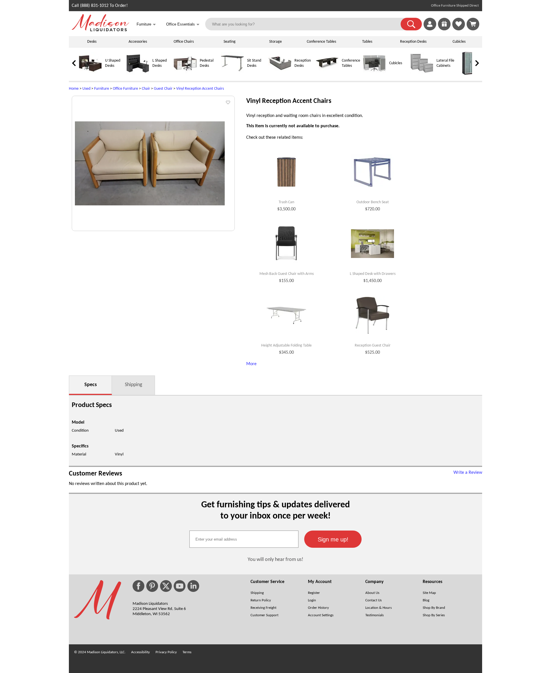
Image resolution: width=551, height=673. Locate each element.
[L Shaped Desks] (137, 74)
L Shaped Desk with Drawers (372, 274)
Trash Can (286, 202)
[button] (411, 24)
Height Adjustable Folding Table (286, 345)
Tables (367, 42)
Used (86, 89)
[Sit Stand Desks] (232, 74)
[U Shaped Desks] (90, 74)
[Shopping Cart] (473, 24)
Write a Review (467, 472)
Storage (275, 42)
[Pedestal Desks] (185, 74)
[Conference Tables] (327, 74)
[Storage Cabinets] (469, 74)
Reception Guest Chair (373, 345)
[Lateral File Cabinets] (421, 74)
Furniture (101, 89)
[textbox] (243, 539)
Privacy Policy (166, 652)
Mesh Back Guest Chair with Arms (286, 274)
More (251, 364)
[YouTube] (180, 586)
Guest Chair (163, 89)
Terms (187, 652)
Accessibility (140, 652)
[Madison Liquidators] (100, 30)
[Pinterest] (152, 586)
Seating (230, 42)
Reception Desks (413, 42)
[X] (166, 586)
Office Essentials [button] (182, 24)
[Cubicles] (374, 74)
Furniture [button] (146, 24)
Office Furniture (125, 89)
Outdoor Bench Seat (372, 202)
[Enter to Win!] (444, 29)
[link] (473, 24)
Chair (146, 89)
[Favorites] (458, 29)
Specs (90, 385)
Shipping (133, 385)
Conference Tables (321, 42)
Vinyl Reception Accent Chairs (200, 89)
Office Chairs (184, 42)
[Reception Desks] (279, 74)
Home (74, 89)
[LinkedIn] (193, 586)
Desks (91, 42)
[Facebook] (138, 586)
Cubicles (459, 42)
